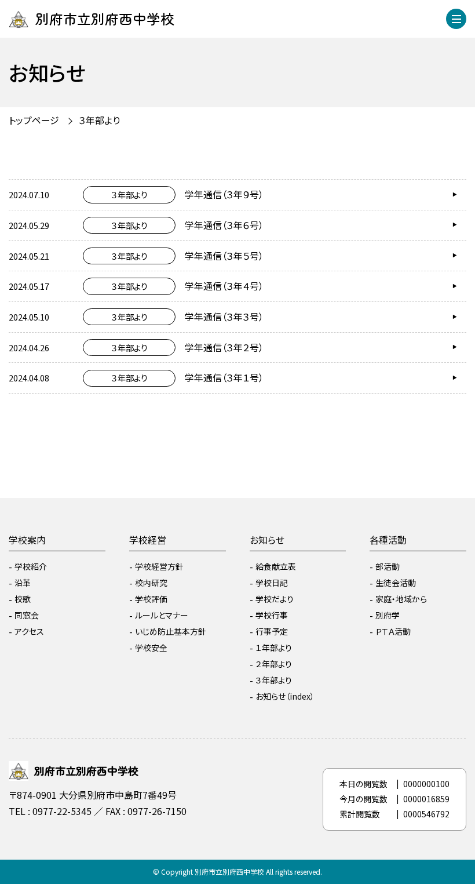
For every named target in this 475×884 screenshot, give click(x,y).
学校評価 (151, 599)
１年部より (273, 647)
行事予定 (271, 631)
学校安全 (151, 647)
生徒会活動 (395, 582)
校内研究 (151, 582)
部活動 (387, 566)
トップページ (34, 120)
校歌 (22, 599)
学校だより (274, 599)
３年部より (273, 680)
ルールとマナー (161, 615)
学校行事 (271, 615)
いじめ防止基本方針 (170, 631)
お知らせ (267, 540)
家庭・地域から (401, 599)
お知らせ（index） (285, 696)
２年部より (273, 664)
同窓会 (26, 615)
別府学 (387, 615)
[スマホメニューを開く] (456, 19)
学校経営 (147, 540)
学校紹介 (30, 566)
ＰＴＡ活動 (393, 631)
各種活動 (388, 540)
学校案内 (27, 540)
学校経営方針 (159, 566)
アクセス (29, 631)
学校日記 (271, 582)
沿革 (22, 582)
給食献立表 (275, 566)
